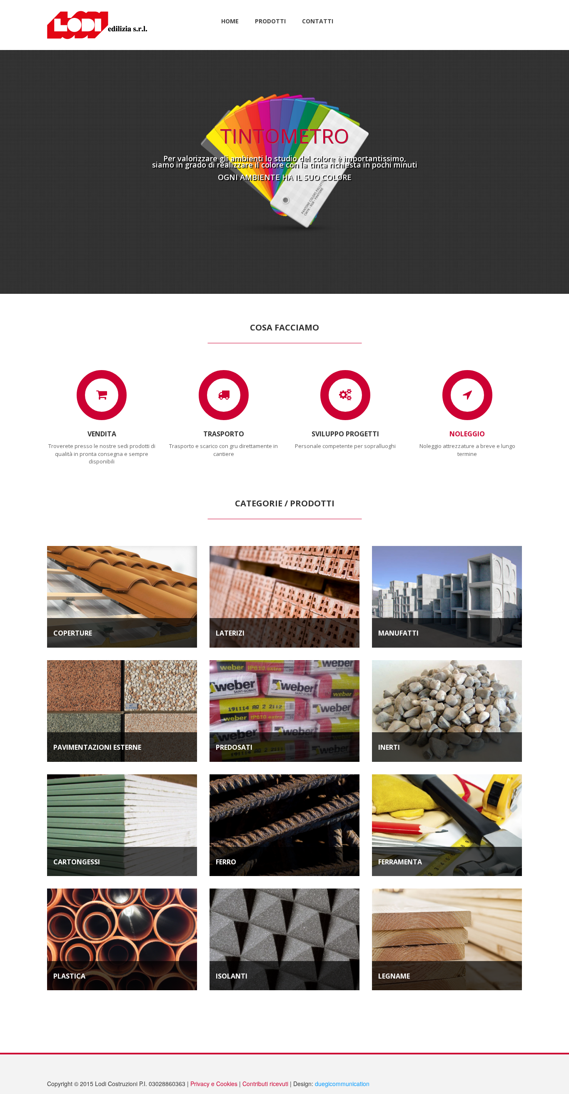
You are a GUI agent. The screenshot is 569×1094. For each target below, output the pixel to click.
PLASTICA (69, 976)
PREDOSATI (234, 747)
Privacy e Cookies (213, 1083)
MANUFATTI (398, 633)
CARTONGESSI (76, 861)
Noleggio (467, 433)
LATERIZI (230, 633)
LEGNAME (394, 976)
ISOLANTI (231, 976)
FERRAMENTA (400, 861)
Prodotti (270, 21)
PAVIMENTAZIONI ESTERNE (97, 747)
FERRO (226, 861)
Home (230, 21)
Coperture (72, 633)
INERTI (389, 747)
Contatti (317, 21)
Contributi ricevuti (265, 1083)
